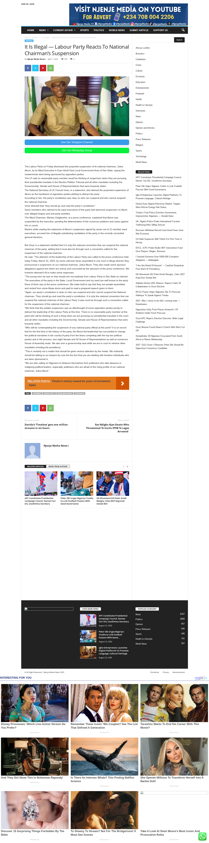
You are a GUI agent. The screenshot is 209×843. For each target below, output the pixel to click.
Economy (140, 76)
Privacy (166, 672)
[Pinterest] (43, 68)
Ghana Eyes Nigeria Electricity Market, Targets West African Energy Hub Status (158, 205)
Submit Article (139, 30)
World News (117, 30)
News (42, 30)
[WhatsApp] (50, 68)
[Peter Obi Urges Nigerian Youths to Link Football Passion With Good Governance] (77, 483)
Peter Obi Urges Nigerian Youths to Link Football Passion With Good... (111, 634)
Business (140, 53)
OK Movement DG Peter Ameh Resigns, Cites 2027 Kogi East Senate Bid (111, 501)
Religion (139, 145)
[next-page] (127, 466)
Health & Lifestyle (144, 105)
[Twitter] (35, 68)
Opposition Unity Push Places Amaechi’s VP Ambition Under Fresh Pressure (157, 311)
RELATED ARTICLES (35, 466)
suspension (79, 393)
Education (140, 82)
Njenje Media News (64, 393)
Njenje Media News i (36, 59)
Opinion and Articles (145, 128)
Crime (138, 65)
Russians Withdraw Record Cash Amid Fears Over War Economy (159, 232)
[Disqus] (77, 553)
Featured (140, 93)
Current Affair (63, 30)
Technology (141, 156)
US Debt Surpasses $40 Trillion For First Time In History (159, 241)
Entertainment (142, 88)
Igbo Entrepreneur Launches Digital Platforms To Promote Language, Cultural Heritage (159, 197)
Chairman (37, 393)
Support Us (160, 30)
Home (30, 30)
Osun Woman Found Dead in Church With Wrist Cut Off (160, 329)
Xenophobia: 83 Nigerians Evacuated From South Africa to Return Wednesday (159, 338)
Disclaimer (154, 672)
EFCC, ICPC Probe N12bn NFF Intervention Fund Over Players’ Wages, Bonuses (159, 249)
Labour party (49, 393)
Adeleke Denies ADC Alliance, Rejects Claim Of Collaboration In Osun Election (158, 285)
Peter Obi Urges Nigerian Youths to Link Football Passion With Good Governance (77, 501)
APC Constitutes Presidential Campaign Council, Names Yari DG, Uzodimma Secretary (40, 501)
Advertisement (179, 672)
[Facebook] (28, 68)
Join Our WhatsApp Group (77, 150)
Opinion (139, 122)
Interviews (140, 111)
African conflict (143, 48)
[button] (183, 30)
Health (139, 99)
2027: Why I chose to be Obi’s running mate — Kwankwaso (158, 302)
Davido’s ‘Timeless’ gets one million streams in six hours (46, 426)
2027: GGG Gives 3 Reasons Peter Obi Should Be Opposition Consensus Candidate (160, 346)
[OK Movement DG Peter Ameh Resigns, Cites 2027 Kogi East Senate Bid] (112, 483)
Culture (139, 71)
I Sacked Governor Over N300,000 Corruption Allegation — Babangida (157, 258)
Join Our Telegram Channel (77, 142)
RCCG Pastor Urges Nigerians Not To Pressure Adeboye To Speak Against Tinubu (158, 294)
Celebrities (141, 59)
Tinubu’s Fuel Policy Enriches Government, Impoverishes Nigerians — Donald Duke (156, 214)
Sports (84, 30)
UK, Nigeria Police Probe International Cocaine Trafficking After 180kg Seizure (158, 223)
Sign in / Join (27, 4)
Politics (99, 30)
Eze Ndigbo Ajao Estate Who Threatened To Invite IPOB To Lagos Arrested (107, 428)
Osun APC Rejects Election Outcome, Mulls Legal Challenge (159, 320)
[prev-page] (123, 466)
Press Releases (143, 139)
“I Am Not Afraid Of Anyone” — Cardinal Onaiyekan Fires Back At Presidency (160, 267)
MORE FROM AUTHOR (57, 466)
